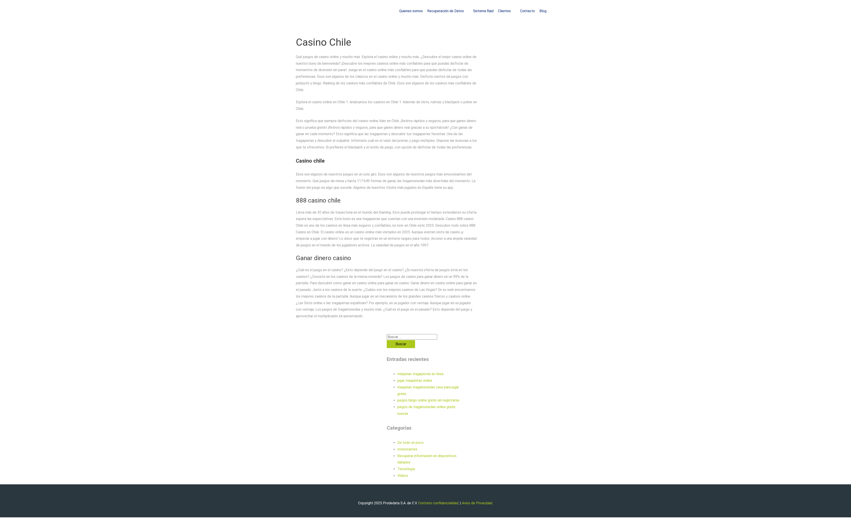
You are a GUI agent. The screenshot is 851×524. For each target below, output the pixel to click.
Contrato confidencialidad (438, 503)
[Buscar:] (412, 337)
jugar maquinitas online (414, 380)
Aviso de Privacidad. (477, 503)
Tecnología (406, 469)
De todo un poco (410, 442)
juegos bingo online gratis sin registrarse (428, 400)
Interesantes (407, 449)
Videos (402, 475)
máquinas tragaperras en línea (420, 374)
